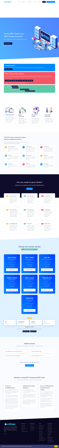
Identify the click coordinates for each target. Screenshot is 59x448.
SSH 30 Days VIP (23, 428)
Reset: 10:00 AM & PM (50, 1)
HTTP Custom (50, 431)
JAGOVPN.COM (33, 331)
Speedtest (40, 434)
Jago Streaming (50, 438)
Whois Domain (41, 437)
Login (44, 1)
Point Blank (30, 80)
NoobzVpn (49, 434)
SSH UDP (22, 430)
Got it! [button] (56, 446)
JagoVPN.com (50, 425)
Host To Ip (40, 430)
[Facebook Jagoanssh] (5, 433)
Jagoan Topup (50, 430)
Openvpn (31, 425)
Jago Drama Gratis (50, 437)
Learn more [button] (30, 446)
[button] (16, 351)
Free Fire (20, 80)
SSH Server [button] (23, 1)
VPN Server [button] (29, 1)
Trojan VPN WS (32, 427)
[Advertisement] (29, 10)
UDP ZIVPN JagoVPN (24, 431)
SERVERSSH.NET (25, 331)
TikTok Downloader (42, 440)
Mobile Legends (8, 80)
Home (19, 1)
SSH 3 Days (23, 425)
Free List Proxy (41, 428)
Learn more (29, 188)
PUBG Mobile (15, 80)
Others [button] (39, 1)
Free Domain (41, 427)
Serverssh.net (50, 427)
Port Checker (41, 431)
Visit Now (34, 249)
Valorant (25, 80)
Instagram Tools (41, 425)
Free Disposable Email (51, 441)
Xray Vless (31, 430)
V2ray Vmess (32, 428)
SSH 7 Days (23, 427)
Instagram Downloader (42, 438)
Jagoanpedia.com (50, 428)
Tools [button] (34, 1)
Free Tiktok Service (50, 440)
